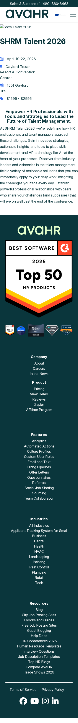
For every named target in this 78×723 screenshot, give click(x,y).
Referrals (39, 482)
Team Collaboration (39, 498)
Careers (39, 368)
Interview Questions (39, 651)
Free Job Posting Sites (39, 625)
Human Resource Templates (39, 646)
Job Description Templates (39, 656)
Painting (39, 562)
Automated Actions (39, 446)
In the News (39, 373)
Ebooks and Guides (39, 620)
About (39, 363)
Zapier (39, 404)
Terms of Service (23, 689)
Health (39, 546)
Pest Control (39, 567)
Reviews (39, 399)
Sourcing (39, 493)
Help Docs (39, 636)
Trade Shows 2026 (39, 672)
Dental (39, 541)
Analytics (39, 441)
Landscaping (39, 557)
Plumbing (39, 572)
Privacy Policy (53, 689)
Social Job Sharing (39, 488)
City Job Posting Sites (39, 615)
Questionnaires (39, 477)
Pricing (39, 389)
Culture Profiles (39, 451)
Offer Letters (39, 472)
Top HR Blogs (39, 662)
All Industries (39, 525)
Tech (39, 583)
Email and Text (39, 462)
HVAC (39, 551)
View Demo (39, 394)
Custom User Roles (39, 456)
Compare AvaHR (39, 667)
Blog (39, 609)
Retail (39, 577)
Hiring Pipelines (39, 467)
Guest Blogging (39, 630)
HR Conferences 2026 (39, 641)
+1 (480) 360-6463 (52, 4)
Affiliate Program (39, 410)
